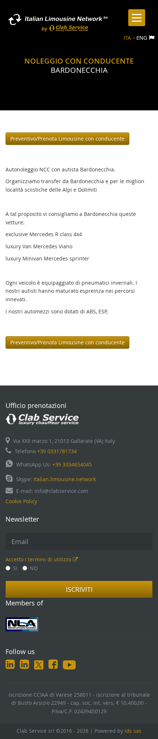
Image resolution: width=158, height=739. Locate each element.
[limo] (79, 624)
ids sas (133, 730)
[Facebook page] (53, 665)
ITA (127, 37)
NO (34, 568)
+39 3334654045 (72, 464)
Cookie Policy (21, 501)
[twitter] (38, 665)
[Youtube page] (69, 665)
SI (15, 568)
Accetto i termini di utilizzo (39, 559)
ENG (141, 37)
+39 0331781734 (57, 451)
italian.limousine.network (64, 479)
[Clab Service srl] (42, 418)
